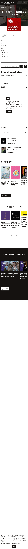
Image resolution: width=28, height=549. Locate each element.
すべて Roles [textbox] (6, 132)
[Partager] (21, 66)
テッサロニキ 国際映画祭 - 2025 (6, 183)
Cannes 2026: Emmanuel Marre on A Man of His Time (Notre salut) (9, 274)
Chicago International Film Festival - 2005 (15, 224)
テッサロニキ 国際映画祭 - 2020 (16, 183)
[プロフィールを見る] (25, 2)
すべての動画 (5, 289)
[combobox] (14, 132)
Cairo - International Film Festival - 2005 (5, 224)
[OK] (14, 546)
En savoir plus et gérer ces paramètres (10, 543)
